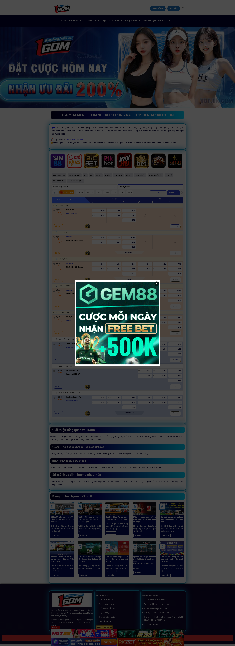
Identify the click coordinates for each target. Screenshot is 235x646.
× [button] (157, 284)
